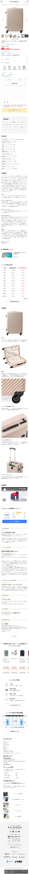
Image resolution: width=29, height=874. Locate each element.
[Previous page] (3, 83)
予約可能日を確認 (6, 672)
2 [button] (4, 90)
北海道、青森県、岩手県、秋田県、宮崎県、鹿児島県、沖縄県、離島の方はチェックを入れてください (15, 106)
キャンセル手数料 (9, 767)
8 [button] (24, 90)
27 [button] (17, 98)
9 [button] (4, 93)
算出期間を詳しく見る (14, 731)
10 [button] (7, 93)
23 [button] (4, 98)
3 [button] (7, 90)
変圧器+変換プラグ (14, 658)
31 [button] (7, 101)
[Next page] (25, 83)
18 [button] (11, 95)
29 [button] (24, 98)
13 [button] (17, 93)
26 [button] (14, 98)
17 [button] (7, 95)
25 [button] (11, 98)
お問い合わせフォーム (14, 847)
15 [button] (24, 93)
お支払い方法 (9, 738)
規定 (9, 141)
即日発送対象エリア (7, 764)
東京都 (7, 55)
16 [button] (4, 95)
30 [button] (4, 101)
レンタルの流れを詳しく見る (14, 705)
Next (27, 20)
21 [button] (21, 95)
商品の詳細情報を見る (6, 76)
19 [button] (14, 95)
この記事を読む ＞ (16, 256)
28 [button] (21, 98)
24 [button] (7, 98)
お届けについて (9, 755)
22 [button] (24, 95)
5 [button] (14, 90)
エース (10, 72)
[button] (10, 861)
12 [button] (14, 93)
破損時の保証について (10, 780)
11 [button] (11, 93)
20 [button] (17, 95)
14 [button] (21, 93)
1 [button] (24, 87)
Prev (2, 20)
